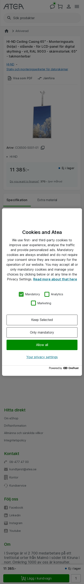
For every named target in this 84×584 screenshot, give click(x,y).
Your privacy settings (42, 357)
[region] (42, 292)
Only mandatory (42, 332)
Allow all (42, 345)
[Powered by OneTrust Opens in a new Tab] (64, 369)
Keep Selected (42, 320)
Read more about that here (55, 279)
